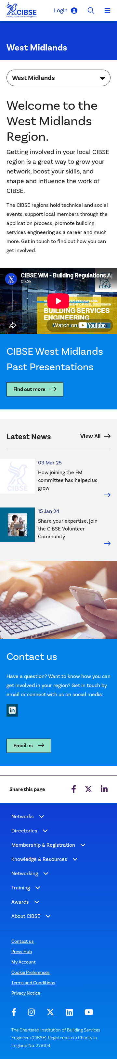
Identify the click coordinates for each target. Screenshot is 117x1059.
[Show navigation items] (41, 816)
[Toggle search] (91, 10)
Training (20, 888)
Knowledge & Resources (39, 859)
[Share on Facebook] (73, 789)
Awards (20, 902)
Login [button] (61, 10)
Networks (22, 816)
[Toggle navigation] (107, 10)
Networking (24, 873)
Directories (24, 831)
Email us (23, 745)
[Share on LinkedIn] (104, 789)
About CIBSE (25, 916)
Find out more (29, 389)
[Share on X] (88, 789)
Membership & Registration (43, 845)
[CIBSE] (21, 11)
